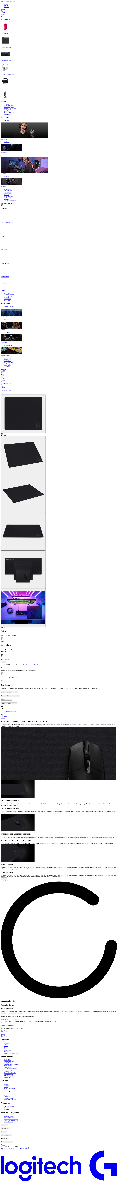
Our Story (6, 1043)
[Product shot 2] (23, 455)
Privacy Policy (11, 1148)
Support (3, 9)
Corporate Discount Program (11, 1119)
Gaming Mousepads (9, 1061)
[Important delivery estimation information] (2, 673)
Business (6, 5)
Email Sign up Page (9, 1106)
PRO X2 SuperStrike (28, 664)
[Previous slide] (2, 878)
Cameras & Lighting (9, 1070)
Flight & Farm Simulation (10, 1068)
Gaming (3, 380)
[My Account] (2, 377)
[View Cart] (2, 378)
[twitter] (3, 1031)
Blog (5, 1047)
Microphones (7, 1067)
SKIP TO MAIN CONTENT (8, 1)
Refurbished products (9, 1075)
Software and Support (6, 703)
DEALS (3, 371)
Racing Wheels (8, 1065)
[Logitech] (3, 13)
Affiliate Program (8, 1116)
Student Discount (8, 1122)
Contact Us (7, 1096)
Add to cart (3, 651)
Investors (6, 1046)
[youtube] (6, 1031)
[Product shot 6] (23, 608)
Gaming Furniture (8, 1074)
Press (5, 1049)
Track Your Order (8, 1098)
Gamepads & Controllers (10, 1073)
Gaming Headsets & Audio (11, 1064)
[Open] (4, 378)
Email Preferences (8, 1108)
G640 (2, 386)
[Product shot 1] (23, 414)
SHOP (2, 14)
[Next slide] (5, 878)
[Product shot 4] (23, 531)
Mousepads (12, 664)
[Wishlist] (2, 375)
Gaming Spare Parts (9, 1077)
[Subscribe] (17, 1019)
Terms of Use (4, 1148)
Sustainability (7, 1050)
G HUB (6, 1084)
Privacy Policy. (52, 1021)
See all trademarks (17, 1013)
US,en (3, 11)
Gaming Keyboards (9, 1062)
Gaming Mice (7, 1060)
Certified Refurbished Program (11, 1053)
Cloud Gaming (7, 1071)
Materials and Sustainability (7, 695)
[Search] (2, 373)
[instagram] (1, 1031)
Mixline (6, 1087)
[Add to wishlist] (2, 433)
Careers (6, 1044)
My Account (7, 1109)
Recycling (6, 1051)
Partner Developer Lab (9, 1117)
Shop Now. (37, 664)
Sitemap (26, 1148)
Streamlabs (6, 1085)
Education (6, 7)
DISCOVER (4, 203)
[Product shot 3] (23, 493)
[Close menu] (2, 16)
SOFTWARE (4, 369)
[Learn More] (2, 715)
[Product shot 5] (23, 569)
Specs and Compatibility (7, 692)
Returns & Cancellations (10, 1099)
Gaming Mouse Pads (6, 383)
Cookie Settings (20, 1148)
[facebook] (4, 1031)
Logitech (6, 4)
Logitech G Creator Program (11, 1120)
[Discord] (7, 1031)
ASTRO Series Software (10, 1088)
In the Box (3, 699)
